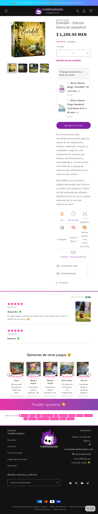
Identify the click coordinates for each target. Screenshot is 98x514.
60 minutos (73, 220)
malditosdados (23, 507)
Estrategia (88, 415)
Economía (63, 415)
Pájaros (63, 418)
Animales (25, 415)
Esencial (72, 415)
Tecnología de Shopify (38, 507)
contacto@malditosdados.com (78, 449)
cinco (38, 415)
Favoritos (32, 418)
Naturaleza (54, 418)
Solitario (70, 418)
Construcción (47, 415)
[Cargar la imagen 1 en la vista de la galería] (12, 68)
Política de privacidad (77, 506)
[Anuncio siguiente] (92, 3)
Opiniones (12, 465)
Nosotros (11, 440)
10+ (62, 220)
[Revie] (88, 297)
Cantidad (60, 46)
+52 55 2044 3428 (83, 454)
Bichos (32, 415)
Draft (56, 415)
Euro (26, 418)
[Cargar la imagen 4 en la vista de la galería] (44, 68)
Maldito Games (62, 20)
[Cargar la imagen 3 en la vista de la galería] (33, 68)
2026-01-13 (11, 307)
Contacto (11, 446)
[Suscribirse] (57, 482)
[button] (6, 11)
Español (64, 256)
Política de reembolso (58, 506)
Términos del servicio (42, 509)
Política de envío (59, 509)
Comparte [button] (63, 282)
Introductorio (43, 418)
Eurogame (62, 239)
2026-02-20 (11, 334)
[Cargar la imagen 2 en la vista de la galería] (22, 68)
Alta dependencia (78, 256)
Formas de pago (14, 452)
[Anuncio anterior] (5, 3)
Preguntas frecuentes (17, 459)
